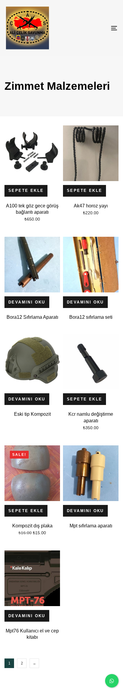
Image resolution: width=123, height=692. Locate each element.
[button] (25, 191)
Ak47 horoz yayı (91, 205)
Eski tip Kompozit (32, 414)
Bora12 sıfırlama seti (91, 317)
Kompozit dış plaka (32, 525)
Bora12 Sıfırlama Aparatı (32, 317)
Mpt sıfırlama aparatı (91, 525)
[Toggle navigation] (98, 28)
